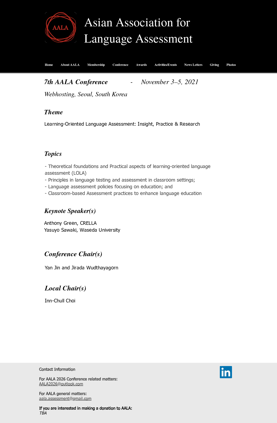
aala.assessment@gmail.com (65, 399)
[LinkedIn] (226, 372)
